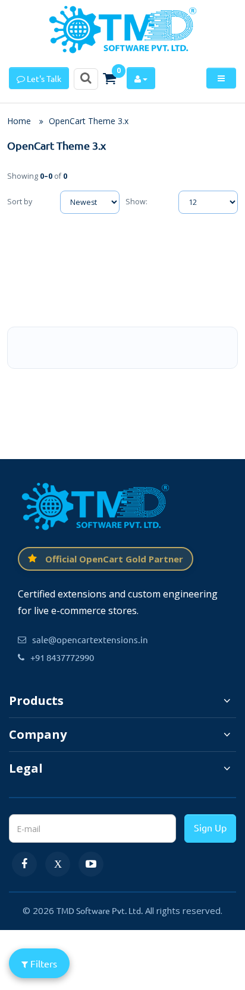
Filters (42, 963)
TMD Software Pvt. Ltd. (99, 910)
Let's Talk (43, 78)
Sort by (19, 202)
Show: (136, 202)
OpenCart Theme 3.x (88, 120)
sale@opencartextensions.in (90, 639)
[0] (109, 78)
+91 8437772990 (62, 657)
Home (19, 120)
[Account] (141, 78)
